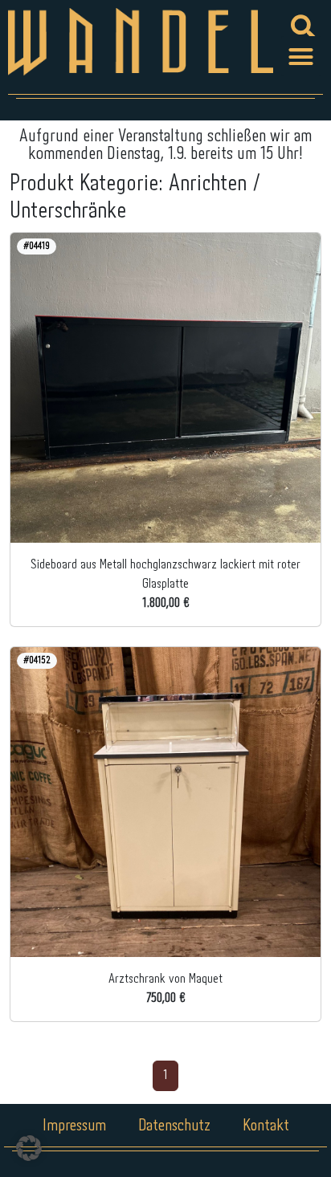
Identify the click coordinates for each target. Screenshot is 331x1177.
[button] (301, 56)
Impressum (74, 1126)
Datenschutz (174, 1126)
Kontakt (266, 1126)
